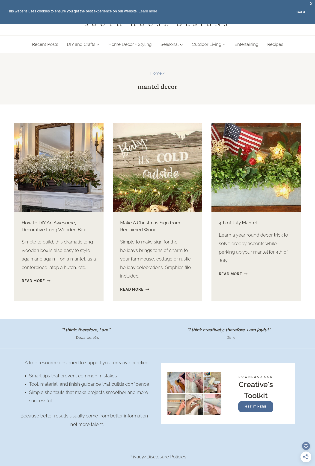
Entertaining (247, 44)
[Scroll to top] (302, 405)
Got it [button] (301, 12)
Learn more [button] (148, 11)
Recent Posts (45, 44)
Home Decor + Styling (130, 44)
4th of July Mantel (238, 223)
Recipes (275, 44)
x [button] (311, 3)
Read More (36, 281)
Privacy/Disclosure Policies (157, 457)
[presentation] (59, 167)
